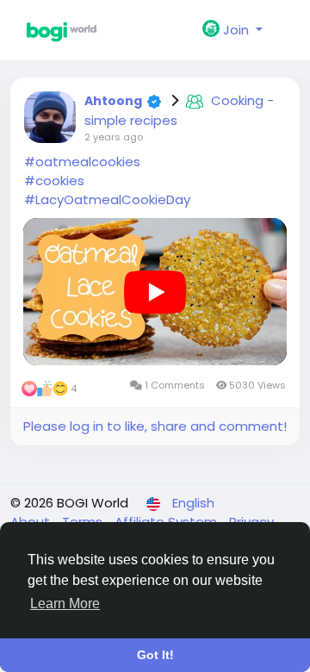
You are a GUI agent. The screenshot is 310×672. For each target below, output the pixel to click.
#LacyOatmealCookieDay (107, 199)
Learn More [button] (65, 603)
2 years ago (113, 137)
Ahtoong (113, 100)
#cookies (54, 180)
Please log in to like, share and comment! (155, 426)
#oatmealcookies (82, 161)
